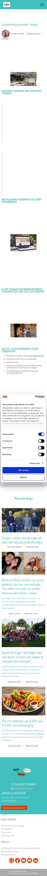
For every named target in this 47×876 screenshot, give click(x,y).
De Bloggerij (6, 848)
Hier (13, 788)
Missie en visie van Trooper (12, 826)
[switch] (41, 441)
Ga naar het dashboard (14, 808)
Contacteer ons (7, 835)
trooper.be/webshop (35, 356)
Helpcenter (6, 832)
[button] (42, 5)
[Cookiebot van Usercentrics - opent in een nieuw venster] (34, 396)
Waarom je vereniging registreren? (26, 848)
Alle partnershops (8, 855)
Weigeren (23, 477)
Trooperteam (6, 829)
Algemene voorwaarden (22, 873)
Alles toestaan (23, 470)
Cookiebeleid (34, 873)
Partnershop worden (9, 851)
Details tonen (35, 463)
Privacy (11, 873)
